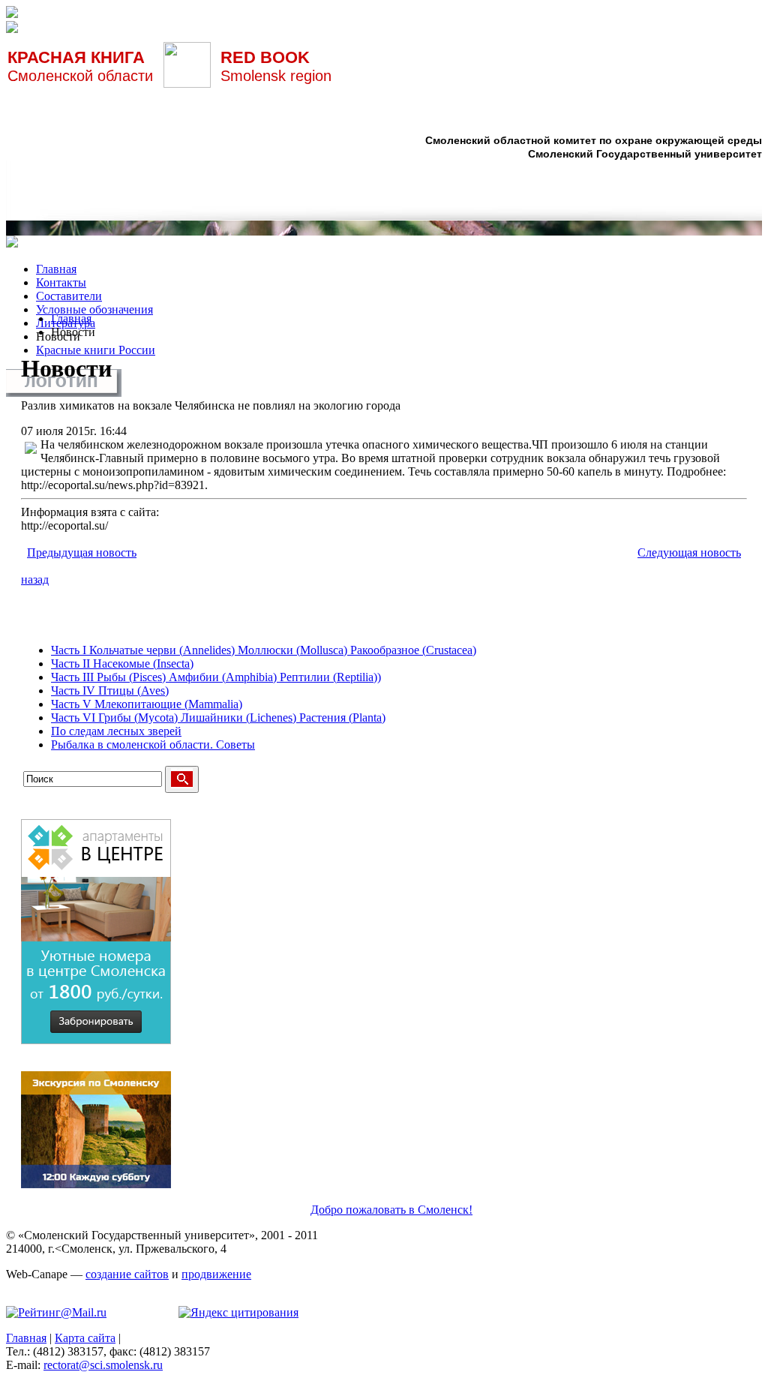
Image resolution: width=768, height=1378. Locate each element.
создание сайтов (127, 1274)
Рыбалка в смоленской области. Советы (153, 744)
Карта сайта (85, 1337)
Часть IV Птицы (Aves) (110, 690)
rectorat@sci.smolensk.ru (103, 1364)
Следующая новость (689, 552)
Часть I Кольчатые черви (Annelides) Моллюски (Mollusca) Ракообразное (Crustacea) (263, 650)
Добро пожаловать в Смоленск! (391, 1209)
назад (35, 579)
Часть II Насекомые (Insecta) (122, 663)
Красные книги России (95, 350)
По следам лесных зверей (116, 731)
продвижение (216, 1274)
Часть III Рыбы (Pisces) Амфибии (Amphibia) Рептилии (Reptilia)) (216, 677)
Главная (56, 269)
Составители (69, 296)
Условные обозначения (94, 309)
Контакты (61, 282)
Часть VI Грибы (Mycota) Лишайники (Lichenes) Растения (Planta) (218, 717)
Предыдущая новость (81, 552)
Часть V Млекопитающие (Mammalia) (146, 704)
